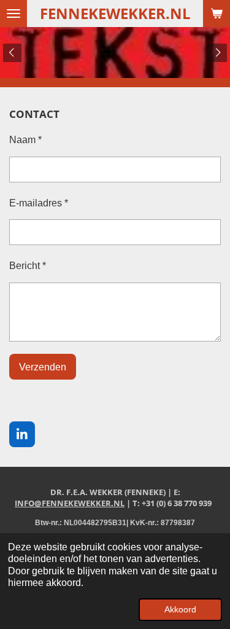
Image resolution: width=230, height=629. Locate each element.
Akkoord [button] (180, 609)
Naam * (25, 140)
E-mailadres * (38, 203)
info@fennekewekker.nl (70, 503)
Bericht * (27, 265)
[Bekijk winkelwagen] (216, 13)
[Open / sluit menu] (13, 13)
